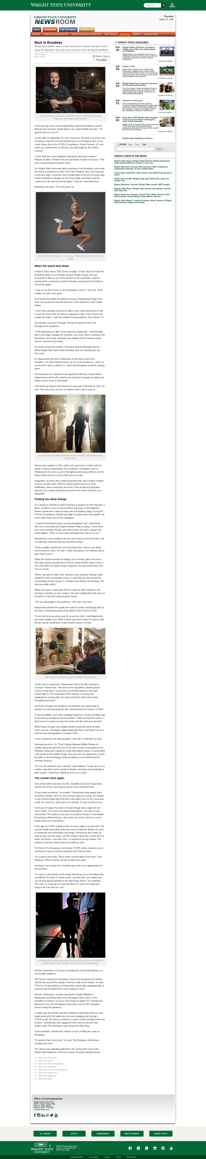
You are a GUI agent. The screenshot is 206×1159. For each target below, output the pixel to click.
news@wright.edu (41, 1109)
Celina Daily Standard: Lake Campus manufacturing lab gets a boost (143, 174)
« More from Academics (47, 1057)
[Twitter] (52, 1115)
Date (130, 144)
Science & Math (151, 34)
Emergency (103, 1134)
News (37, 29)
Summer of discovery (133, 100)
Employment (132, 1134)
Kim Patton (41, 54)
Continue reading (166, 61)
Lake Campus (111, 34)
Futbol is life (128, 66)
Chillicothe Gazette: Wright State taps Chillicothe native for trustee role (141, 180)
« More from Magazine (46, 1075)
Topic (137, 144)
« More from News (44, 1078)
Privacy (107, 1157)
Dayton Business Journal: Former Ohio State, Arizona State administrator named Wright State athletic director (142, 195)
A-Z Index (45, 1134)
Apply (74, 1134)
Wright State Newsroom (55, 20)
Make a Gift (161, 1134)
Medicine (137, 34)
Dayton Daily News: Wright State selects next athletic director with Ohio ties (142, 189)
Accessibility (93, 1157)
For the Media (68, 29)
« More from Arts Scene (46, 1066)
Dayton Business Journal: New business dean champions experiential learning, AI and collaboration (141, 168)
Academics (50, 29)
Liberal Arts (125, 34)
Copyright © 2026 (76, 1157)
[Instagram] (38, 1115)
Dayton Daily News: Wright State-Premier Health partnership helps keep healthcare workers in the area (142, 162)
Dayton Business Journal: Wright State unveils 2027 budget (142, 184)
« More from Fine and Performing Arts (52, 1069)
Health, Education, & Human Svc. (86, 34)
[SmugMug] (47, 1115)
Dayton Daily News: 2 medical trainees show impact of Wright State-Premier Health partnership (142, 201)
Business (36, 34)
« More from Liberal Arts (47, 1072)
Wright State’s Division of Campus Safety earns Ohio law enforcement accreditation (139, 49)
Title (144, 144)
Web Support (131, 1157)
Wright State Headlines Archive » (138, 138)
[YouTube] (56, 1115)
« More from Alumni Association (50, 1063)
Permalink (101, 60)
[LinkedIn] (43, 1115)
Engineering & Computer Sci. (56, 34)
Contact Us (87, 29)
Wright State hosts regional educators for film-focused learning (140, 84)
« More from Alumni (45, 1060)
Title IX (118, 1157)
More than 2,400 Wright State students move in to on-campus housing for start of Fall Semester (140, 119)
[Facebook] (35, 1115)
